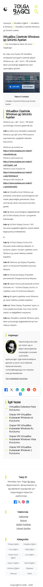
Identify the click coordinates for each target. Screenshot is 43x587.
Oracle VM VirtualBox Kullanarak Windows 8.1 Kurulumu (21, 428)
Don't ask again (28, 86)
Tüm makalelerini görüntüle (16, 379)
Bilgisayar (29, 568)
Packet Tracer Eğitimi (13, 556)
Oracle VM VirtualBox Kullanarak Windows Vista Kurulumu (22, 439)
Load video (15, 86)
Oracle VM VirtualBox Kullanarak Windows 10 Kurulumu (21, 417)
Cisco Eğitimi (13, 549)
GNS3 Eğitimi (29, 549)
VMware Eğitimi (13, 544)
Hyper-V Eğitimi (13, 563)
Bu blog (31, 481)
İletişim (23, 520)
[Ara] (36, 11)
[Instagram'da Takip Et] (23, 502)
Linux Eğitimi (29, 555)
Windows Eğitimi (13, 568)
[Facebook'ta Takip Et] (15, 502)
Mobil (30, 573)
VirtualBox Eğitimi (21, 23)
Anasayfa (7, 23)
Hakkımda (23, 516)
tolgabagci (7, 48)
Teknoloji (13, 573)
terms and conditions (15, 81)
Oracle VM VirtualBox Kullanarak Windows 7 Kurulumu (20, 450)
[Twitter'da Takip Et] (19, 502)
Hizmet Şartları (24, 528)
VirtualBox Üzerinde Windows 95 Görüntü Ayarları (20, 102)
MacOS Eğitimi (30, 563)
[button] (5, 9)
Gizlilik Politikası (23, 524)
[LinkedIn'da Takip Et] (27, 502)
